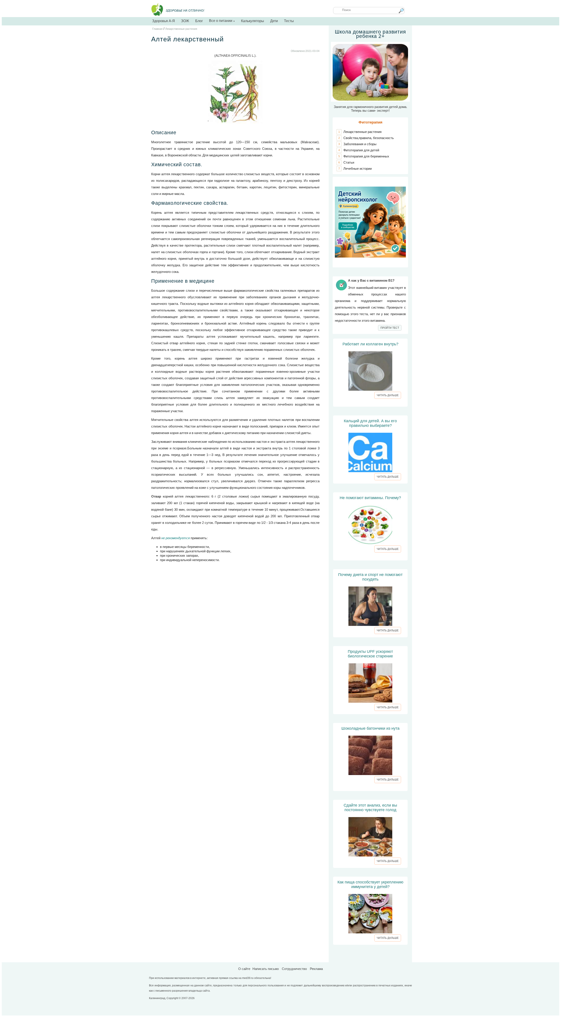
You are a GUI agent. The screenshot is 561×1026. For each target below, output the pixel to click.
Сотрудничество (294, 969)
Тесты (289, 21)
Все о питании (222, 21)
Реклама (316, 969)
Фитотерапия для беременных (366, 156)
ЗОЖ (185, 21)
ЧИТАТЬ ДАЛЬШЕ (388, 395)
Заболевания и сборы (359, 144)
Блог (199, 21)
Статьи (348, 162)
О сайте (244, 969)
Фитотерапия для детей (361, 150)
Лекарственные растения (362, 132)
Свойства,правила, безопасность (368, 138)
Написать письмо (265, 969)
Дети (274, 21)
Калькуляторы (252, 21)
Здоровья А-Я (163, 21)
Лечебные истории (357, 168)
